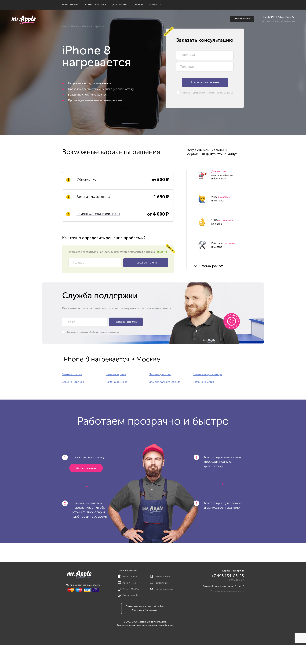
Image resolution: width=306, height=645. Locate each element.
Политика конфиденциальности (227, 591)
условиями (198, 93)
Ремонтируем (70, 5)
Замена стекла (72, 374)
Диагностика (119, 5)
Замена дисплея (160, 374)
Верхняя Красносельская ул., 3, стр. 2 (223, 586)
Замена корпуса (73, 382)
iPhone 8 (87, 26)
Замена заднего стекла (164, 382)
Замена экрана (116, 374)
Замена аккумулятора (207, 374)
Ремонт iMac (129, 583)
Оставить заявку (86, 468)
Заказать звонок (241, 19)
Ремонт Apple (129, 577)
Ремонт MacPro (130, 589)
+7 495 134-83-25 (278, 17)
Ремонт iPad (161, 583)
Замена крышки (116, 382)
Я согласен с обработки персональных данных (207, 93)
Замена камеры (203, 382)
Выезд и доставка (95, 5)
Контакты (155, 5)
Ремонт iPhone (70, 26)
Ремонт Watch (130, 595)
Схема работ (211, 266)
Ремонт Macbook (164, 589)
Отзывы (138, 5)
